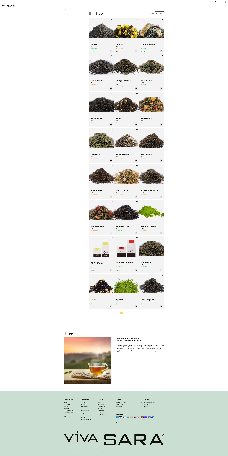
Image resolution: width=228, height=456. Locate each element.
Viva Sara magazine (85, 406)
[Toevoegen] (161, 233)
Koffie (65, 402)
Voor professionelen (201, 1)
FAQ (82, 415)
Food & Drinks (67, 406)
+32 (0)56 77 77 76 (119, 404)
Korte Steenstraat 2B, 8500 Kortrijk (148, 402)
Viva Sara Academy (102, 414)
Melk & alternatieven (68, 410)
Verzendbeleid (83, 451)
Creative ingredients (68, 412)
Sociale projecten (101, 406)
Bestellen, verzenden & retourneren (86, 420)
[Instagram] (118, 423)
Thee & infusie (67, 404)
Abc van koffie (101, 412)
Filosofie (99, 402)
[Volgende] (134, 312)
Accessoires (66, 408)
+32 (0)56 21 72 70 (144, 404)
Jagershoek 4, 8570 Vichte (121, 402)
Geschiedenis (101, 404)
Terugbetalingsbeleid (75, 451)
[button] (157, 13)
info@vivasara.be (119, 406)
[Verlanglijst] (112, 20)
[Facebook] (116, 423)
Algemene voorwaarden (92, 451)
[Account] (225, 2)
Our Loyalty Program (85, 422)
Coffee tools (66, 416)
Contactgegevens (102, 451)
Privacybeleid (66, 451)
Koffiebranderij (101, 410)
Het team (100, 408)
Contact (82, 413)
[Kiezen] (111, 51)
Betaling (83, 417)
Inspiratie (83, 402)
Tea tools (66, 414)
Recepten (83, 404)
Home (65, 9)
